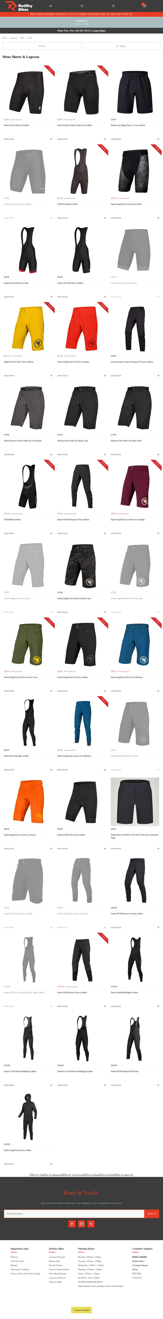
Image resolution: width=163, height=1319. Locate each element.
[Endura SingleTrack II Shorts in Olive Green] (28, 644)
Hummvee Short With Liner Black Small (126, 441)
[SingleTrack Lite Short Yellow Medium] (28, 329)
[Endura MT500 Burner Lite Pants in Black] (135, 880)
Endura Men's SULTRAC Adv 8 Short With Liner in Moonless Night (135, 836)
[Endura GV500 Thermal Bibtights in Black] (28, 1038)
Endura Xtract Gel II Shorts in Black (17, 204)
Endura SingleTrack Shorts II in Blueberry (127, 677)
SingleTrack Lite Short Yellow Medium (19, 362)
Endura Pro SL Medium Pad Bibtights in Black (75, 1071)
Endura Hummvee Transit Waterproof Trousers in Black (132, 362)
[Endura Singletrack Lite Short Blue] (28, 565)
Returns (14, 1265)
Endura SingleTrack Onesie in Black (17, 1150)
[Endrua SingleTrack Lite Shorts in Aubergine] (135, 486)
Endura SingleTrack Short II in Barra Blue (127, 598)
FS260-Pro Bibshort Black (67, 204)
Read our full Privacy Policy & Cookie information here (81, 1303)
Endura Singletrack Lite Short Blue (17, 598)
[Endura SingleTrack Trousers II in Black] (81, 880)
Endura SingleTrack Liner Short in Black (126, 204)
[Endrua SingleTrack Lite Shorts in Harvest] (28, 802)
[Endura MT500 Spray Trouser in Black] (81, 959)
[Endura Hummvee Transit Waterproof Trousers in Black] (135, 329)
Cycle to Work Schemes (59, 1269)
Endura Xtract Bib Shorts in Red (16, 283)
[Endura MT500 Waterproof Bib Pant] (135, 1038)
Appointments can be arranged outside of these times (100, 1286)
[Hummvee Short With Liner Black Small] (135, 407)
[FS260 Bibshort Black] (28, 486)
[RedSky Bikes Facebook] (71, 1223)
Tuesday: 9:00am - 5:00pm (89, 1261)
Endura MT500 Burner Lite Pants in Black (127, 914)
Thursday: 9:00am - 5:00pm (90, 1269)
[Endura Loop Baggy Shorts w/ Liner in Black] (135, 92)
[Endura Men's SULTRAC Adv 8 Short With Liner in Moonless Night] (135, 802)
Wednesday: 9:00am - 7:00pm (91, 1265)
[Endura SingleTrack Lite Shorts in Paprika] (81, 329)
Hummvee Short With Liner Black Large (72, 441)
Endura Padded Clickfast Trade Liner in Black (74, 125)
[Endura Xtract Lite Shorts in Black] (135, 250)
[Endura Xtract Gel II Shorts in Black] (28, 171)
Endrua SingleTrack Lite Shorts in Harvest (20, 835)
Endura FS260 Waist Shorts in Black (71, 835)
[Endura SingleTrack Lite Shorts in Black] (81, 644)
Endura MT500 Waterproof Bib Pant (124, 1071)
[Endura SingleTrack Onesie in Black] (28, 1117)
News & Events (55, 1265)
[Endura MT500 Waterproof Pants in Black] (81, 486)
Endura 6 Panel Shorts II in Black (16, 125)
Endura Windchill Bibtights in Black (124, 992)
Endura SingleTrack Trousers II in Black (72, 914)
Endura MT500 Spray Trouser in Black (72, 992)
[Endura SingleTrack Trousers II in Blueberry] (81, 723)
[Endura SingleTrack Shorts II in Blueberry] (135, 644)
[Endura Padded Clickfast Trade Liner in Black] (81, 92)
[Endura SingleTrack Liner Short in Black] (135, 171)
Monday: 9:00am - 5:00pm (89, 1257)
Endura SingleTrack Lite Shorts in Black (72, 677)
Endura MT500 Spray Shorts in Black (18, 914)
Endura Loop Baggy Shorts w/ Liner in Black (128, 125)
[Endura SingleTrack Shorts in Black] (135, 723)
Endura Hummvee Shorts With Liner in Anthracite (23, 441)
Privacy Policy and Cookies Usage (25, 1273)
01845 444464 (139, 1257)
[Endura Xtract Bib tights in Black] (28, 723)
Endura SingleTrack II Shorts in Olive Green (21, 677)
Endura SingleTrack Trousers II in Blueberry (74, 756)
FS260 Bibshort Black (12, 519)
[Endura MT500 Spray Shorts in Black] (28, 880)
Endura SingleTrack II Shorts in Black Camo (74, 598)
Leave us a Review (57, 1278)
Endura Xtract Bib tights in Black (16, 756)
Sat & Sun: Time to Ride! (89, 1278)
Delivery (14, 1257)
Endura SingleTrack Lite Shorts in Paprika (73, 362)
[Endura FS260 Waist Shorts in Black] (81, 802)
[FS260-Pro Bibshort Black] (81, 171)
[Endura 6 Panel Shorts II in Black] (28, 92)
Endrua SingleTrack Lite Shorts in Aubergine (128, 519)
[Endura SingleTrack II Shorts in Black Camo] (81, 565)
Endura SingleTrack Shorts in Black (124, 756)
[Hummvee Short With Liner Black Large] (81, 407)
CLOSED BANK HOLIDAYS (90, 1282)
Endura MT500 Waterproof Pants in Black (73, 519)
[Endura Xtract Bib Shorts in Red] (28, 250)
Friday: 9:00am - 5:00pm (88, 1273)
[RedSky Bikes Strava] (91, 1223)
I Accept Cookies (81, 1310)
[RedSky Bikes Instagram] (81, 1223)
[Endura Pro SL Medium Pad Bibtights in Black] (81, 1038)
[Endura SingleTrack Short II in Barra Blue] (135, 565)
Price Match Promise (58, 1273)
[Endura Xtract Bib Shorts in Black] (81, 250)
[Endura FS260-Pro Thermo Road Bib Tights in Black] (28, 959)
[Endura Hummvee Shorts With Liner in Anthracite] (28, 407)
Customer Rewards (57, 1257)
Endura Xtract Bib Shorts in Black (70, 283)
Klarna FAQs (54, 1261)
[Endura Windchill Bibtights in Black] (135, 959)
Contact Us (137, 1278)
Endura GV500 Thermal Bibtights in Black (20, 1071)
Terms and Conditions (20, 1269)
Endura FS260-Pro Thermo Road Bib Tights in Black (24, 992)
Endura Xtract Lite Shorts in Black (124, 283)
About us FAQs (55, 1282)
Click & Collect (17, 1261)
